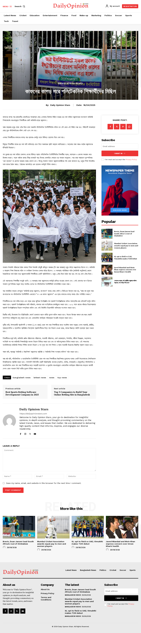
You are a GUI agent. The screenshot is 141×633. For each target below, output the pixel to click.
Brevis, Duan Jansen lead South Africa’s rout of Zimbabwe (124, 233)
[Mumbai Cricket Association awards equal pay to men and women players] (106, 246)
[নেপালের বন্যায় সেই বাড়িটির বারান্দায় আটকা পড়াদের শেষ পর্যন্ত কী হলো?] (106, 282)
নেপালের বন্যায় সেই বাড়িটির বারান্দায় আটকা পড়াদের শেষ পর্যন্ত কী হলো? (125, 282)
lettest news (40, 377)
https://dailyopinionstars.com (33, 414)
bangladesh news (22, 377)
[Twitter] (30, 433)
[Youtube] (35, 433)
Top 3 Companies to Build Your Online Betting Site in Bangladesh (72, 393)
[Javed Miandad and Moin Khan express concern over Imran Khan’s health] (106, 270)
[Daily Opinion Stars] (9, 421)
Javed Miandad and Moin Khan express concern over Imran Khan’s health (125, 269)
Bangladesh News (70, 83)
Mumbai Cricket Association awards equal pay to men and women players (126, 245)
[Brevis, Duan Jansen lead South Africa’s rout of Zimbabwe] (106, 234)
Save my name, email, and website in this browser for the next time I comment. (43, 483)
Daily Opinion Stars (60, 105)
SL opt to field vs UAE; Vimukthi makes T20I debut (125, 257)
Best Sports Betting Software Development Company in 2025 (22, 393)
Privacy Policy (131, 159)
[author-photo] (4, 547)
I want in (118, 153)
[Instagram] (25, 433)
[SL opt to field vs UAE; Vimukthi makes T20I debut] (106, 258)
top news (62, 377)
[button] (20, 6)
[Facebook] (20, 433)
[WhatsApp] (129, 126)
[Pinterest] (123, 126)
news (51, 377)
